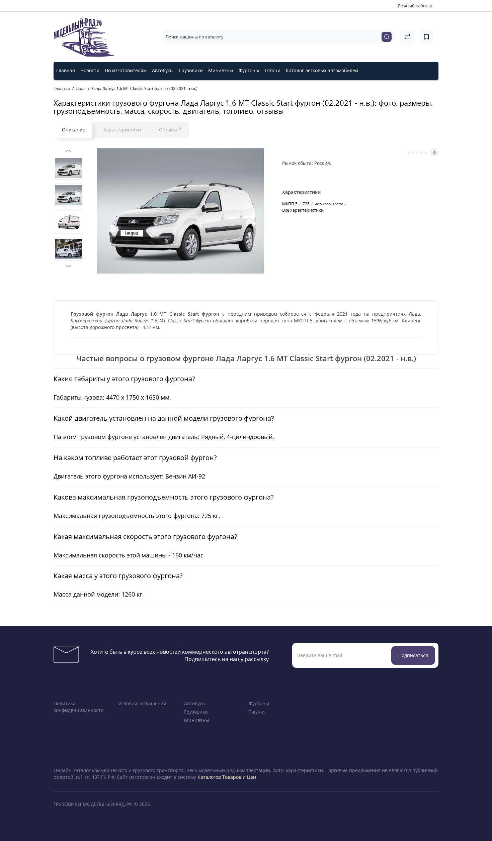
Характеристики (122, 129)
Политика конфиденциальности (79, 706)
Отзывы (170, 129)
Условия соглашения (142, 703)
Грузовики (191, 70)
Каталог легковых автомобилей (322, 70)
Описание (73, 129)
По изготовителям (126, 70)
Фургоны (249, 70)
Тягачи (272, 70)
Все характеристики (303, 210)
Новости (89, 70)
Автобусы (163, 70)
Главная (65, 70)
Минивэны (220, 70)
